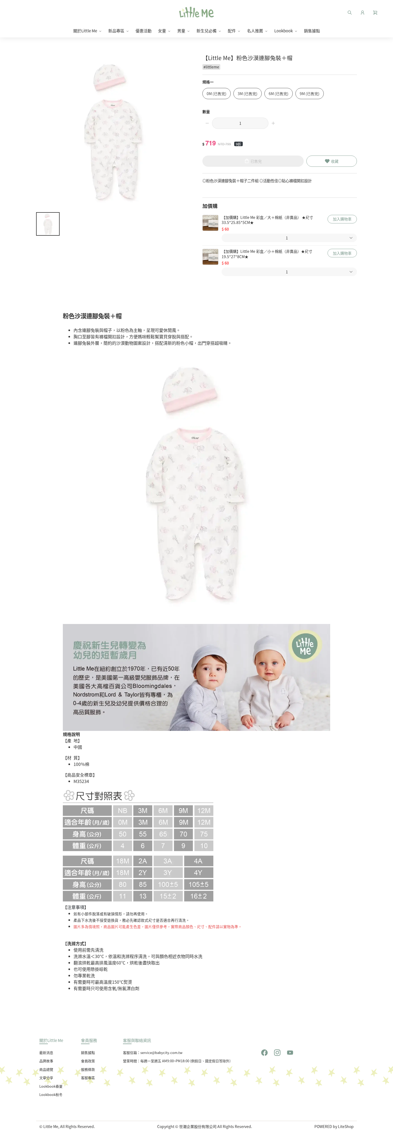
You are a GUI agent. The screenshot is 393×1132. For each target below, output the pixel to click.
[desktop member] (362, 12)
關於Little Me (85, 30)
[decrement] (207, 123)
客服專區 (88, 1077)
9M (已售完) (309, 93)
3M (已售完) (247, 93)
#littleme (211, 66)
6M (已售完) (278, 93)
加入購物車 (342, 219)
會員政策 (88, 1060)
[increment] (273, 123)
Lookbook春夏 (51, 1086)
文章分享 (46, 1077)
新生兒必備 (206, 30)
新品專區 (116, 30)
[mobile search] (349, 12)
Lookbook (283, 30)
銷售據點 (312, 30)
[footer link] (264, 1052)
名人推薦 (255, 30)
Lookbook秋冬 (51, 1094)
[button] (375, 12)
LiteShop (346, 1126)
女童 (162, 30)
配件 (232, 30)
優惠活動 (144, 30)
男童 (181, 30)
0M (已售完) (216, 93)
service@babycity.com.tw (161, 1052)
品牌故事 (46, 1060)
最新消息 (46, 1052)
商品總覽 (46, 1069)
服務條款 (88, 1069)
